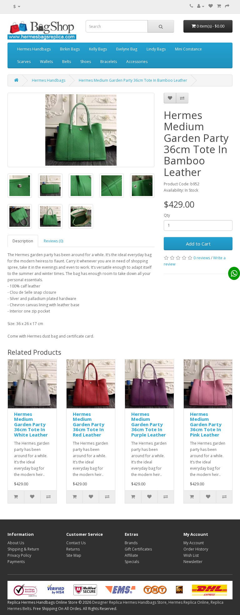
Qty (167, 215)
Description (22, 241)
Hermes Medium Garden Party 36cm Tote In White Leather (31, 424)
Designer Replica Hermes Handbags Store (129, 602)
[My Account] (200, 6)
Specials (132, 561)
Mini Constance (188, 49)
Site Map (73, 555)
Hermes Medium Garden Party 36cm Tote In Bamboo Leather (133, 80)
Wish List (191, 555)
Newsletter (192, 561)
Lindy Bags (156, 49)
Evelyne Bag (126, 49)
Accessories (137, 61)
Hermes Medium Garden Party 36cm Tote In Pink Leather (206, 424)
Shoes (85, 61)
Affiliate (131, 555)
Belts (66, 61)
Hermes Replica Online (188, 602)
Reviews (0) (53, 241)
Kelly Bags (98, 49)
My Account (193, 542)
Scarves (24, 61)
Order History (195, 549)
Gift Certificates (138, 549)
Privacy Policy (19, 555)
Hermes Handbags (34, 49)
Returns (73, 549)
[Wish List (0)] (210, 6)
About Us (16, 542)
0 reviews (201, 258)
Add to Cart (198, 243)
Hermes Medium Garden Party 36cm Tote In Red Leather (88, 424)
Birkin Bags (70, 49)
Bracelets (108, 61)
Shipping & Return (23, 549)
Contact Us (76, 542)
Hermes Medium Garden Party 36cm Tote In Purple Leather (148, 424)
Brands (131, 542)
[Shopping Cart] (219, 6)
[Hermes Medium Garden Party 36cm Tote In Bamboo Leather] (81, 130)
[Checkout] (227, 6)
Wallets (46, 61)
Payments (16, 561)
